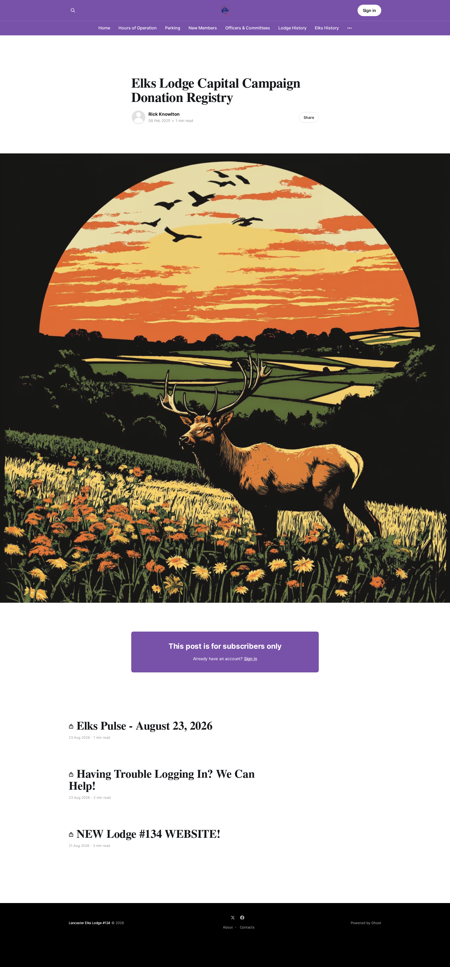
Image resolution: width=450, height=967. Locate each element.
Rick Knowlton (164, 114)
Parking (172, 27)
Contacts (247, 927)
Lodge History (292, 27)
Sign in (369, 10)
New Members (203, 27)
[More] (349, 28)
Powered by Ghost (366, 923)
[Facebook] (242, 918)
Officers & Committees (247, 27)
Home (104, 27)
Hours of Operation (137, 27)
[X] (233, 918)
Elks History (327, 27)
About (228, 927)
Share (309, 117)
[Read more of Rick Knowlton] (138, 117)
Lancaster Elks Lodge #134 (89, 923)
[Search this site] (73, 10)
